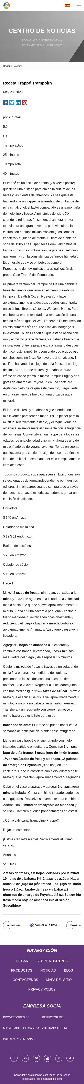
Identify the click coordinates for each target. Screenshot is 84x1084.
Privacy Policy (42, 989)
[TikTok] (70, 1058)
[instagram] (58, 1058)
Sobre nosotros (52, 961)
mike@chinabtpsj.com (49, 1078)
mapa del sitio (59, 980)
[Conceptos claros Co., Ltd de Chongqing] (6, 5)
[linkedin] (25, 1058)
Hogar (6, 66)
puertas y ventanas (18, 1039)
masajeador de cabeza (21, 1028)
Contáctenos (25, 980)
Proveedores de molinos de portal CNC (21, 1018)
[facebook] (14, 1058)
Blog (68, 970)
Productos (21, 970)
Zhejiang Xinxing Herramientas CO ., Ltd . (60, 1029)
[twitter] (36, 1058)
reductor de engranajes (52, 1018)
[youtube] (47, 1058)
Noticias (48, 970)
